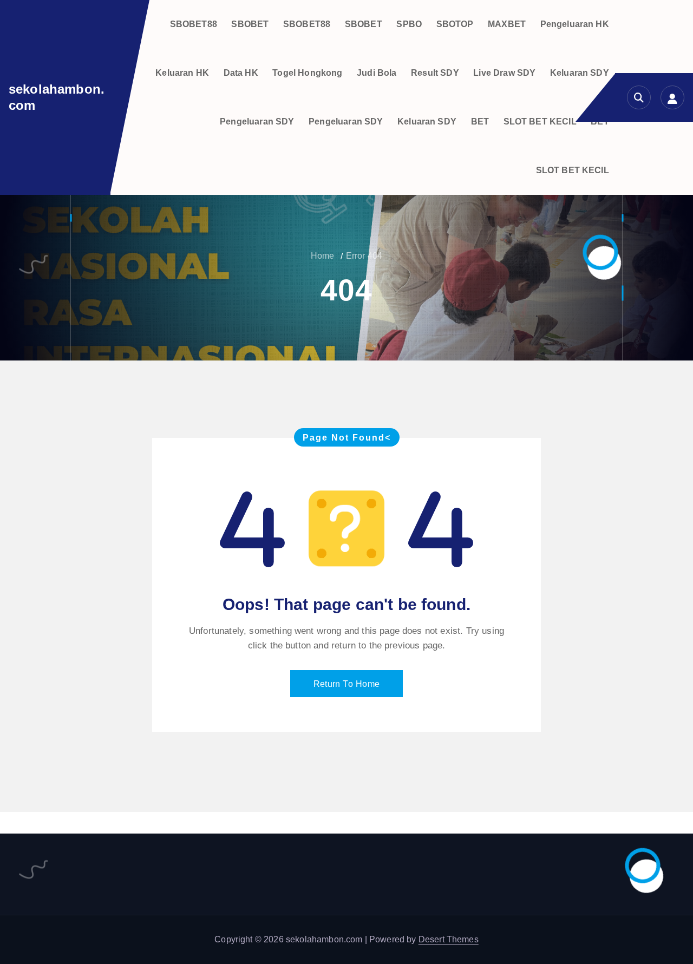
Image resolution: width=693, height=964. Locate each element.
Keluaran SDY (579, 72)
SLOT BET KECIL (540, 121)
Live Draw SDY (504, 72)
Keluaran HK (182, 72)
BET (480, 121)
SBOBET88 (193, 24)
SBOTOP (455, 24)
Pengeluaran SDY (257, 121)
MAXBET (507, 24)
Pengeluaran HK (574, 24)
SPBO (409, 24)
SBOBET (250, 24)
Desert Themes (449, 939)
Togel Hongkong (307, 72)
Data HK (241, 72)
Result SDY (435, 72)
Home (323, 255)
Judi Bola (376, 72)
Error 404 (364, 255)
